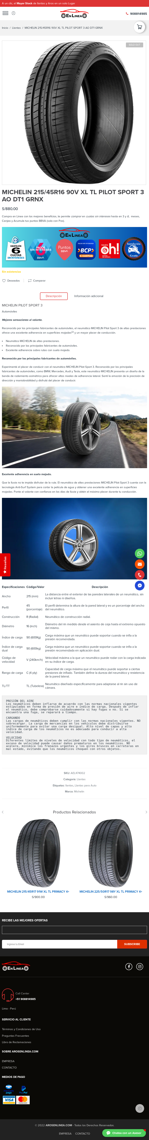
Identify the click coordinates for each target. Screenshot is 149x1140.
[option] (74, 113)
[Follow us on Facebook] (128, 966)
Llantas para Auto (85, 785)
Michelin (79, 791)
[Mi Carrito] (139, 28)
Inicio (5, 28)
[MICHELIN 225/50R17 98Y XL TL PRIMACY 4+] (110, 853)
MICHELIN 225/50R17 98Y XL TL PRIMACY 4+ (111, 892)
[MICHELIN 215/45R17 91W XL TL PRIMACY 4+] (38, 853)
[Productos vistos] (139, 1108)
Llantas (16, 28)
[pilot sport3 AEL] (74, 113)
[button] (124, 1133)
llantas (69, 785)
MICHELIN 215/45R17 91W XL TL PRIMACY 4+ (38, 892)
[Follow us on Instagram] (139, 966)
